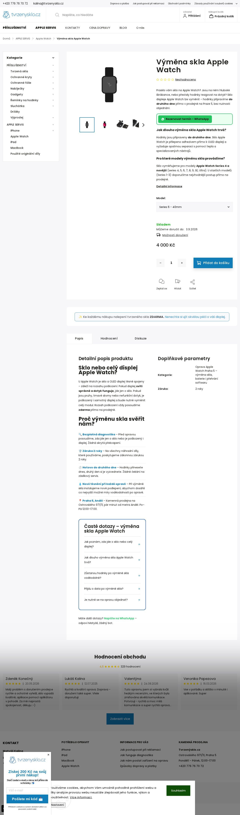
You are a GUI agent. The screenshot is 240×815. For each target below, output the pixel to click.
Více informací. (81, 797)
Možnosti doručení (175, 235)
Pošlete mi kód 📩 (27, 799)
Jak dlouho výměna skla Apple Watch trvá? (108, 560)
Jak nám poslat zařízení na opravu (144, 760)
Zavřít (226, 294)
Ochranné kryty (21, 77)
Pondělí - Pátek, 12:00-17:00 (197, 760)
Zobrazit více (120, 719)
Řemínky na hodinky (24, 100)
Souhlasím (178, 790)
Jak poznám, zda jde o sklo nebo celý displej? (108, 544)
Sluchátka (17, 106)
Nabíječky (17, 88)
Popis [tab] (79, 338)
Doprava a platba (119, 3)
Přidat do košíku (216, 263)
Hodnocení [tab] (109, 338)
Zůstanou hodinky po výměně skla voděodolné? (106, 575)
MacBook (16, 148)
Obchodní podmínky (179, 3)
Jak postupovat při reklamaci (148, 3)
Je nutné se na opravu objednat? (106, 600)
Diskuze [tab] (141, 338)
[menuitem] (17, 28)
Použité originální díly (25, 154)
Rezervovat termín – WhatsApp (187, 119)
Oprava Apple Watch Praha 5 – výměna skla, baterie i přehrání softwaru (206, 375)
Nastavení (57, 805)
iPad (13, 142)
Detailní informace (169, 186)
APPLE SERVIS (15, 124)
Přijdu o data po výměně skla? (103, 589)
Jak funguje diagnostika (136, 755)
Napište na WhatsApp (119, 618)
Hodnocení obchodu (120, 656)
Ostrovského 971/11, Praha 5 (197, 755)
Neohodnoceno (185, 79)
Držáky (15, 112)
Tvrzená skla (19, 71)
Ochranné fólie (20, 83)
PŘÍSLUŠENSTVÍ (16, 65)
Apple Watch (19, 136)
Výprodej (16, 117)
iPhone (15, 130)
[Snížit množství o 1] (160, 263)
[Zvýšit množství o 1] (182, 263)
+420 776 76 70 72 (191, 766)
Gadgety (16, 94)
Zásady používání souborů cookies (213, 3)
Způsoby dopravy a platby (138, 766)
